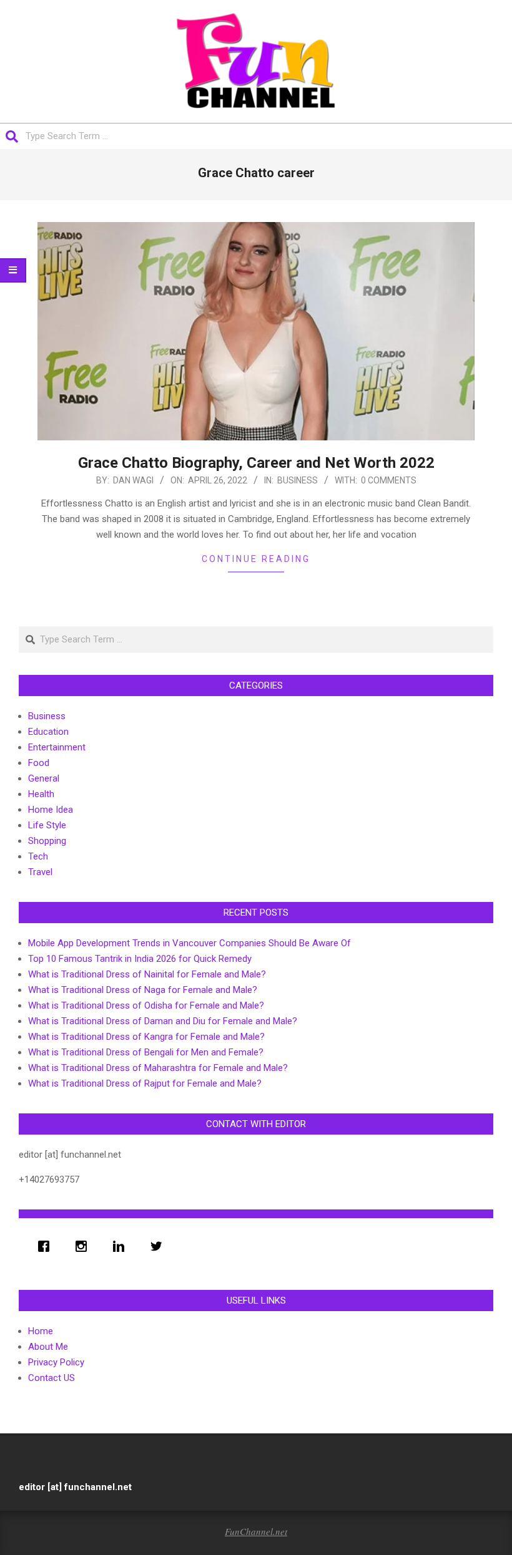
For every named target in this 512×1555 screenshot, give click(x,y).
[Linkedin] (121, 1246)
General (43, 778)
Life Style (47, 825)
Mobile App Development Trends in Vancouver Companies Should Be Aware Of (189, 943)
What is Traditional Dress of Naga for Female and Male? (142, 989)
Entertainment (57, 747)
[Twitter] (159, 1246)
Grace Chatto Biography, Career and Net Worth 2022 (256, 463)
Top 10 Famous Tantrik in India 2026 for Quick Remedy (140, 958)
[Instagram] (84, 1246)
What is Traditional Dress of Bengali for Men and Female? (145, 1052)
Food (38, 762)
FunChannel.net (256, 1531)
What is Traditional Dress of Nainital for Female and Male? (147, 974)
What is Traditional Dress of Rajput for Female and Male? (145, 1083)
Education (48, 731)
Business (297, 480)
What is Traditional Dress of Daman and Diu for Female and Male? (162, 1021)
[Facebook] (47, 1246)
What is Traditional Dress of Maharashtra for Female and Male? (158, 1067)
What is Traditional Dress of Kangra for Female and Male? (146, 1036)
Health (41, 794)
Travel (40, 872)
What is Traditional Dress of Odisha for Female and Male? (146, 1005)
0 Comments (388, 480)
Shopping (47, 840)
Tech (38, 856)
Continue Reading (256, 559)
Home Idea (50, 809)
